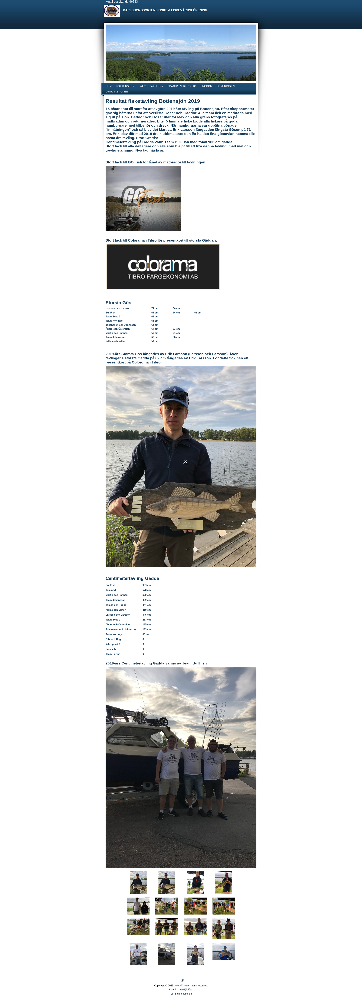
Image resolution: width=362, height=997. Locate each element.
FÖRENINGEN (226, 86)
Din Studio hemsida (181, 993)
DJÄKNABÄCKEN (117, 91)
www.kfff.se (180, 985)
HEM (109, 86)
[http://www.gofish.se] (143, 198)
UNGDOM (206, 86)
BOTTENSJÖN (125, 86)
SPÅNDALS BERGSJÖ (181, 86)
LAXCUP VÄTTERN (151, 86)
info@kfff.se (186, 989)
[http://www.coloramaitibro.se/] (163, 267)
